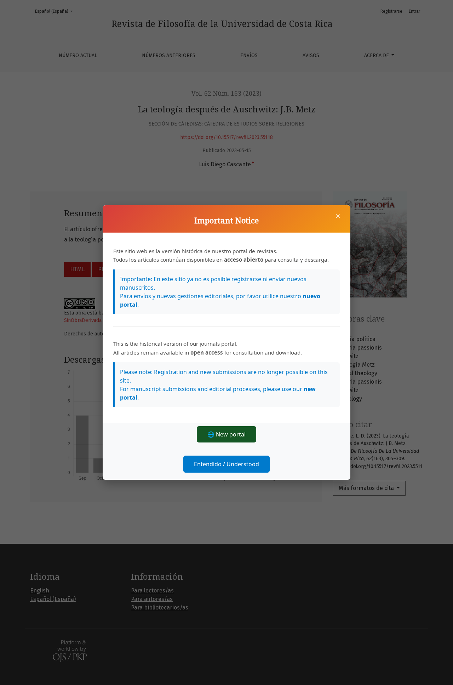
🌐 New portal (226, 434)
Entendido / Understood (226, 464)
